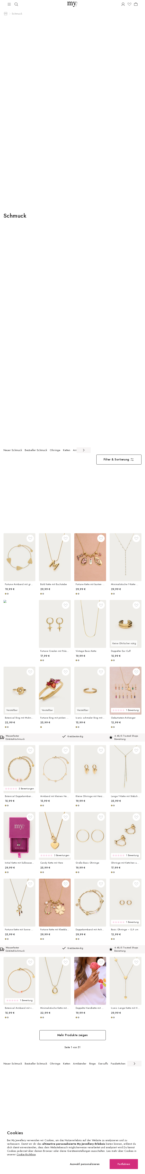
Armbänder (79, 1063)
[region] (47, 450)
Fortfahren (124, 1164)
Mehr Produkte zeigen (72, 1035)
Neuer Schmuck (13, 450)
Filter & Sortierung (116, 459)
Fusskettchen (118, 1063)
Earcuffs (103, 1063)
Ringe (92, 1063)
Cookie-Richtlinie (26, 1154)
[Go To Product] (19, 557)
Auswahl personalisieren (85, 1164)
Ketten (66, 450)
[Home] (6, 14)
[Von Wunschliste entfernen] (30, 538)
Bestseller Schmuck (36, 450)
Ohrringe (55, 450)
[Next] (84, 450)
